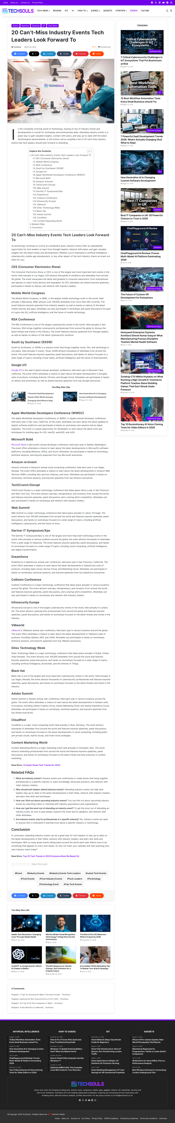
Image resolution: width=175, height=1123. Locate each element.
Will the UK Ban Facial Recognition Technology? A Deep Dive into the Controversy (60, 936)
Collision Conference (47, 198)
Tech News (42, 11)
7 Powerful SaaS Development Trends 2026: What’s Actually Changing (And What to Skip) (41, 396)
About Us (14, 3)
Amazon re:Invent (44, 181)
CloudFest (42, 217)
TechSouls (17, 47)
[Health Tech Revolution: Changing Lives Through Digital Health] (26, 923)
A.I (73, 11)
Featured (35, 26)
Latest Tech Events (96, 873)
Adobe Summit (44, 214)
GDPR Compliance (111, 1118)
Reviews (57, 11)
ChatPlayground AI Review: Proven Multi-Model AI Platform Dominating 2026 (141, 256)
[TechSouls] (18, 11)
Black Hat (41, 211)
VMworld (41, 204)
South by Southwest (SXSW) (50, 168)
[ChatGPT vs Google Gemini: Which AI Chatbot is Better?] (26, 954)
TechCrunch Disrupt (45, 184)
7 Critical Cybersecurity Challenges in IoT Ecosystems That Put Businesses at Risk (141, 60)
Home (5, 3)
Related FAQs (38, 224)
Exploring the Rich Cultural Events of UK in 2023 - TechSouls (44, 999)
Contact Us (25, 3)
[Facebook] (79, 1100)
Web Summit (43, 188)
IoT (66, 11)
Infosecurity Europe (46, 201)
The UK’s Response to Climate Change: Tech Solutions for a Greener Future (58, 968)
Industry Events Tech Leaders (66, 873)
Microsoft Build (43, 178)
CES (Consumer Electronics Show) (52, 158)
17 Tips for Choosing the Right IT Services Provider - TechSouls (45, 995)
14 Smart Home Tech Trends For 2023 (41, 765)
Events (133, 11)
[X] (82, 1100)
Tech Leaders (75, 878)
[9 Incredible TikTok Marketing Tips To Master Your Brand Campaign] (95, 954)
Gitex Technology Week (48, 207)
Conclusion (37, 227)
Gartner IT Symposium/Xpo (49, 191)
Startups (120, 11)
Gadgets (107, 11)
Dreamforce (42, 194)
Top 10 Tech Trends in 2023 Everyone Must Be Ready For (51, 856)
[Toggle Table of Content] (88, 151)
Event (19, 873)
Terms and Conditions (148, 1118)
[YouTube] (89, 1100)
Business (25, 26)
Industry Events (36, 873)
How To (82, 11)
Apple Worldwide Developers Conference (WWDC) (60, 175)
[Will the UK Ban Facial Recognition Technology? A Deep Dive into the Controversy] (61, 923)
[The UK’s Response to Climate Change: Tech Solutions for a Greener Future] (61, 954)
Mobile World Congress (47, 161)
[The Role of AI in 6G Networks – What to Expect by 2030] (95, 923)
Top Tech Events (73, 884)
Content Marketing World (49, 221)
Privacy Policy (37, 3)
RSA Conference (44, 165)
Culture (145, 11)
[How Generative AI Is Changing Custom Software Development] (70, 396)
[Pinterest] (86, 1100)
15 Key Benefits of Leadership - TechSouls (36, 1007)
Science (94, 11)
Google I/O (41, 171)
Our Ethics (86, 1118)
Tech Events (28, 878)
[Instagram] (95, 1100)
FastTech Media (58, 1114)
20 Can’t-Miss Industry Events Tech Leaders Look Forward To (61, 155)
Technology (94, 878)
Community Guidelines (129, 1118)
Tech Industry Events (51, 878)
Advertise (163, 1118)
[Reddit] (92, 1100)
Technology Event (50, 884)
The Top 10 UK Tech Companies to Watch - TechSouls (41, 1003)
